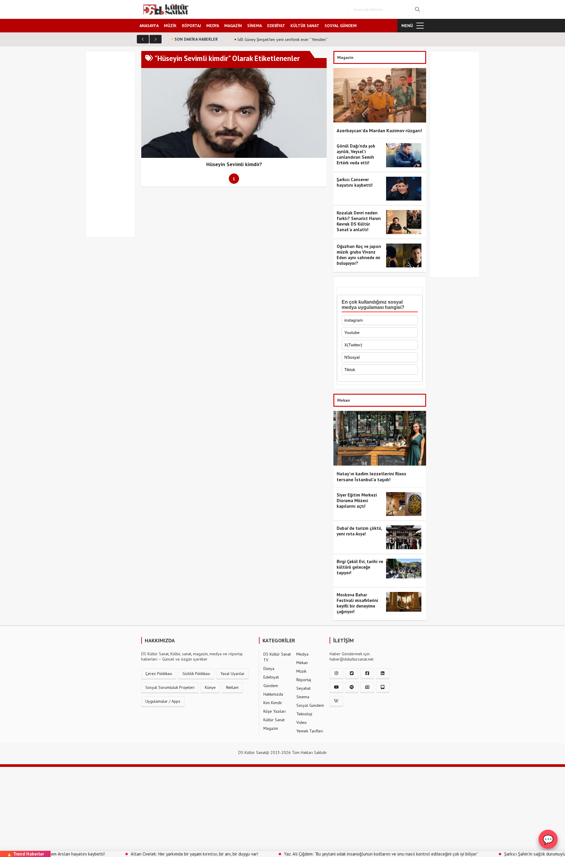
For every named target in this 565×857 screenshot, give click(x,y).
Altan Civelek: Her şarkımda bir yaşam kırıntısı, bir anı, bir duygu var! (163, 854)
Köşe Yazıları (274, 711)
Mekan (302, 662)
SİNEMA (254, 25)
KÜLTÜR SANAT (304, 25)
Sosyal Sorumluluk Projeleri (170, 687)
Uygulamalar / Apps (162, 701)
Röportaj (303, 679)
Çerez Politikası (158, 673)
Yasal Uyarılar (232, 673)
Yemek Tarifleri (309, 731)
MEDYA (212, 25)
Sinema (302, 696)
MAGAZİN (233, 25)
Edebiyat (271, 677)
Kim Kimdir (272, 702)
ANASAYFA (149, 25)
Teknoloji (304, 714)
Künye (210, 687)
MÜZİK (170, 25)
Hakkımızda (273, 694)
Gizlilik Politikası (196, 673)
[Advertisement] (113, 148)
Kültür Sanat (274, 719)
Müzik (301, 671)
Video (301, 722)
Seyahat (303, 688)
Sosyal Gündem (310, 705)
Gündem (270, 685)
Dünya (268, 668)
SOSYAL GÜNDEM (341, 25)
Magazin (270, 728)
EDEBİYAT (276, 25)
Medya (302, 654)
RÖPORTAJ (191, 25)
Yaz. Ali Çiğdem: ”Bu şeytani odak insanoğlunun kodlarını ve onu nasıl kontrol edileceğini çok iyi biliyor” (350, 854)
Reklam (232, 687)
